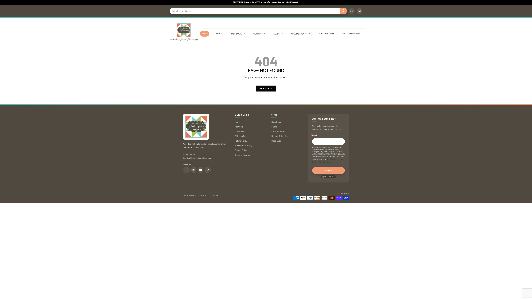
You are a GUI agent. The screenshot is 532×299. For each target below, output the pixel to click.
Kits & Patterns (278, 131)
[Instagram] (193, 170)
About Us (239, 126)
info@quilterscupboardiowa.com (197, 158)
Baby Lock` (276, 122)
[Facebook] (186, 170)
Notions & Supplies (279, 136)
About (219, 33)
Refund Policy (241, 141)
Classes (257, 33)
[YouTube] (200, 170)
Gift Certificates (351, 33)
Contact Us (240, 131)
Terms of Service (242, 155)
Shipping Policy (242, 136)
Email (314, 135)
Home (237, 122)
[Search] (343, 11)
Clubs (276, 33)
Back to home (266, 88)
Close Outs (276, 141)
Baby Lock (236, 33)
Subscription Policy (243, 145)
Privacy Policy (241, 150)
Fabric (274, 126)
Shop (204, 33)
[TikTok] (208, 170)
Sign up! (328, 170)
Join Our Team (326, 33)
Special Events (299, 33)
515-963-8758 (189, 154)
